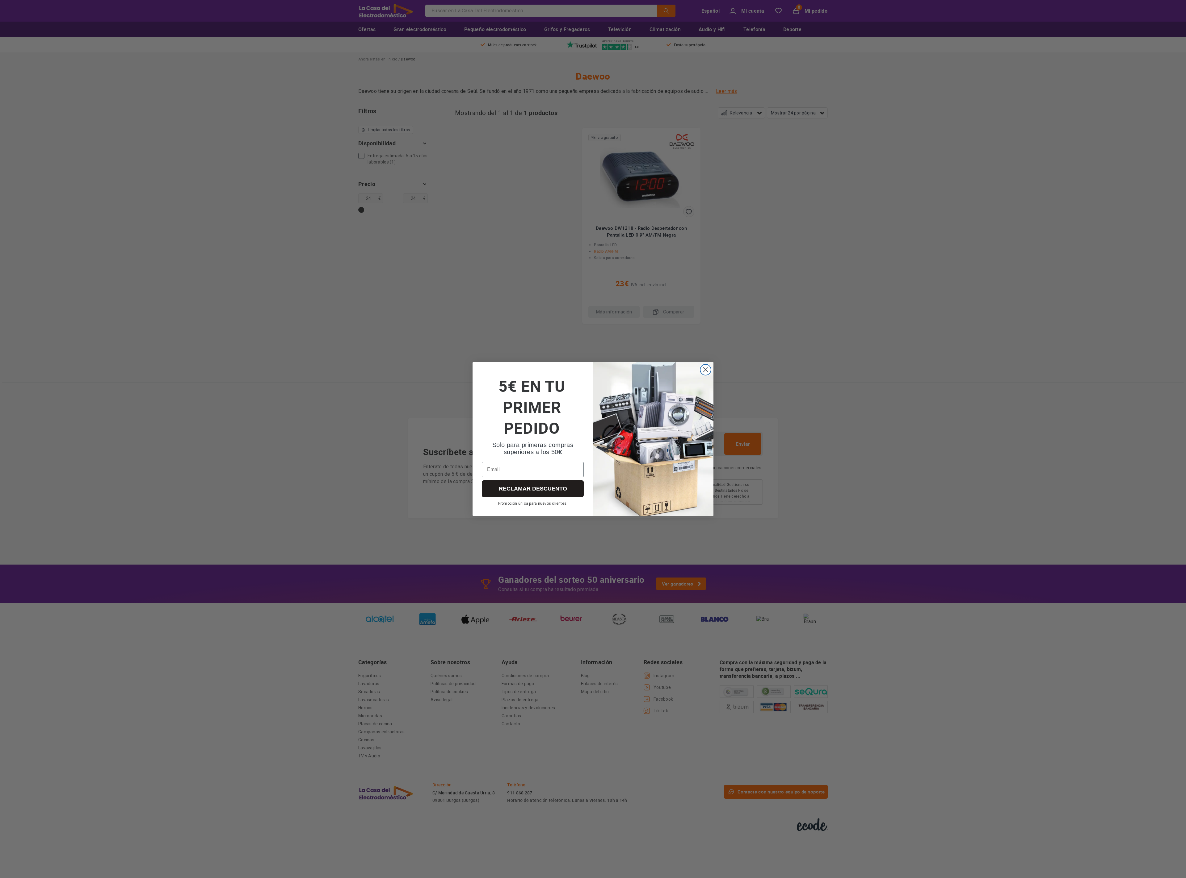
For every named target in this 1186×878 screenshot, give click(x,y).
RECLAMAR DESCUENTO (533, 489)
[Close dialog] (705, 369)
